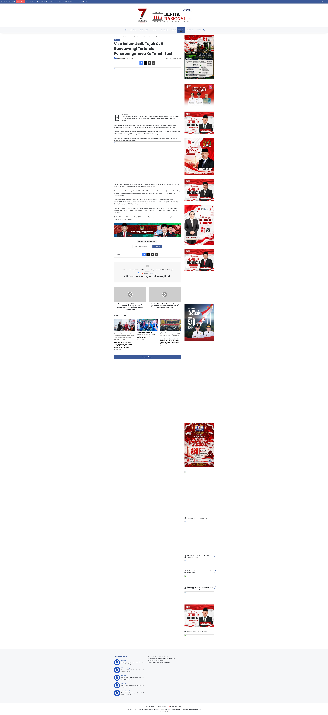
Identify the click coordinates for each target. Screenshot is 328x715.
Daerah (180, 30)
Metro (147, 30)
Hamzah (123, 660)
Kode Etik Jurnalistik (165, 709)
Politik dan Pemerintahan (147, 241)
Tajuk (199, 30)
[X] (145, 63)
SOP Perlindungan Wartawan (151, 709)
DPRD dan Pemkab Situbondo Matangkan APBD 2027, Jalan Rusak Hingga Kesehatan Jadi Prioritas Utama (169, 341)
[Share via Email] (149, 63)
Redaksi (141, 709)
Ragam (155, 30)
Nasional (133, 30)
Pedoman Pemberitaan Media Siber (192, 709)
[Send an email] (124, 58)
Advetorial (190, 30)
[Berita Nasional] (164, 15)
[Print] (153, 63)
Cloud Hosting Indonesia (128, 668)
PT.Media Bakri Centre (176, 706)
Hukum (140, 30)
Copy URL (157, 246)
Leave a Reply (147, 357)
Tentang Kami (133, 709)
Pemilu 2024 (165, 30)
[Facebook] (141, 63)
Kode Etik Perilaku (177, 709)
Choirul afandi (125, 691)
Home (117, 36)
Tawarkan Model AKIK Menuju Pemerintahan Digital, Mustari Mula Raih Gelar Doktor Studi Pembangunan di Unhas (123, 345)
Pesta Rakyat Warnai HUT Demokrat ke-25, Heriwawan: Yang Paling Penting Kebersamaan (146, 335)
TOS (128, 709)
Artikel (173, 30)
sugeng (123, 675)
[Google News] (143, 274)
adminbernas (120, 58)
